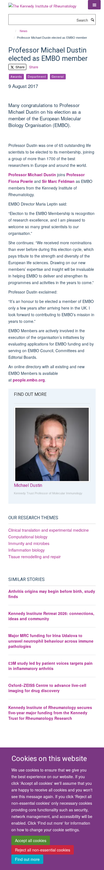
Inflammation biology (26, 550)
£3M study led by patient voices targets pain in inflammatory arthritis (50, 665)
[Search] (92, 20)
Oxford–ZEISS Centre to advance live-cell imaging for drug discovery (47, 688)
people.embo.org (29, 380)
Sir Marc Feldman (58, 181)
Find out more (27, 859)
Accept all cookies (30, 840)
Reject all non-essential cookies (42, 850)
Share (20, 66)
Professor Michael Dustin (32, 174)
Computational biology (27, 536)
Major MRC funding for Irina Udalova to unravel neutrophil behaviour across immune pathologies (50, 641)
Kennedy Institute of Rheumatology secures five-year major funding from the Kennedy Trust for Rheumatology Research (50, 713)
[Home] (13, 31)
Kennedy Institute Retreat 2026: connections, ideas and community (51, 616)
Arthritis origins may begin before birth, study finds (51, 593)
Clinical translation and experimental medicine (48, 530)
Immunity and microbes (28, 543)
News (23, 31)
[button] (94, 4)
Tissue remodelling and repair (34, 556)
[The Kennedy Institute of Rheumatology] (42, 4)
